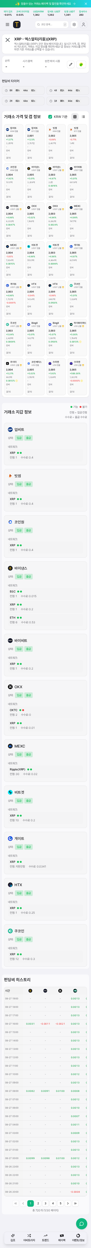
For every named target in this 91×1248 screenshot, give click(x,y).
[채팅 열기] (81, 1223)
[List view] (83, 116)
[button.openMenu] (7, 24)
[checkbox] (50, 117)
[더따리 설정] (74, 24)
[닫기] (86, 3)
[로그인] (83, 24)
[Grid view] (75, 116)
